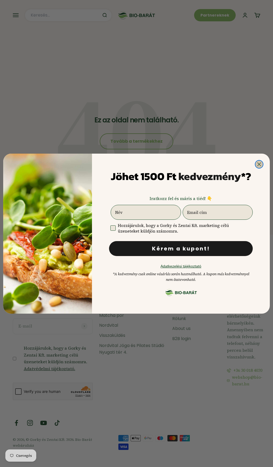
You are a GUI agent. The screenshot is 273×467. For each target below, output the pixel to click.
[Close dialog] (259, 164)
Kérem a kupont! (181, 248)
